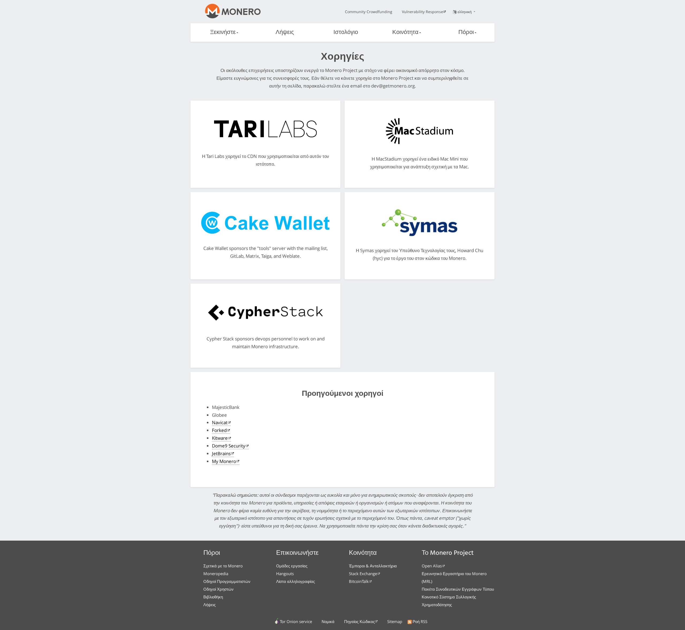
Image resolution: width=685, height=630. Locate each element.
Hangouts (285, 573)
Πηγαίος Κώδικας (359, 621)
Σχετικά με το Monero (223, 565)
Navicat (219, 422)
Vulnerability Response (422, 11)
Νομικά (328, 621)
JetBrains (221, 453)
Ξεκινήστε (223, 32)
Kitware (220, 438)
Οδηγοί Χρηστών (218, 589)
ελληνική (465, 11)
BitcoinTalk (359, 581)
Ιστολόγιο (345, 32)
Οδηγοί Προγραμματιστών (226, 581)
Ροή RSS (420, 621)
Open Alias (432, 565)
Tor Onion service (296, 621)
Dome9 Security (228, 446)
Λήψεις (285, 32)
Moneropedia (215, 573)
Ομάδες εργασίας (291, 565)
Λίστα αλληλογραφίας (295, 581)
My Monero (224, 461)
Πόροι (466, 32)
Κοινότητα (405, 32)
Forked (219, 430)
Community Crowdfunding (368, 11)
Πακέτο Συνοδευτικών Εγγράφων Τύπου (458, 589)
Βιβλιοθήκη (213, 596)
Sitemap (394, 621)
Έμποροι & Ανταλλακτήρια (373, 565)
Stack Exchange (363, 573)
